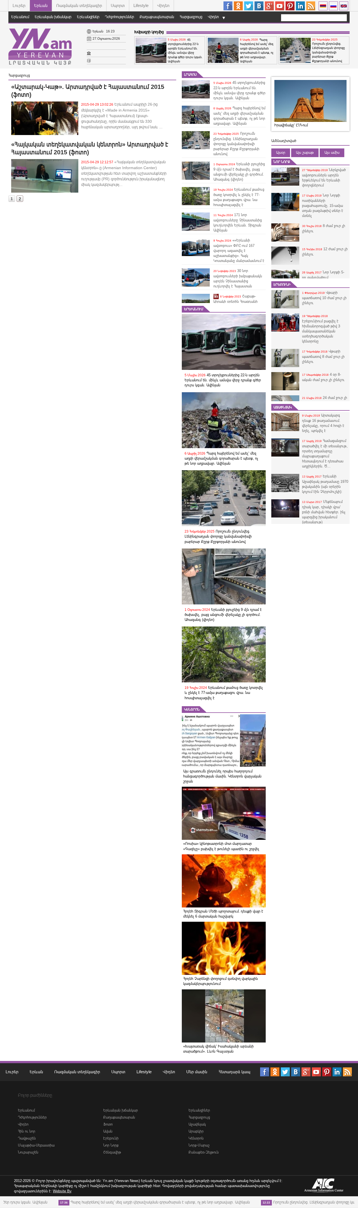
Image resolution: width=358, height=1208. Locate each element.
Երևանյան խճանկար (53, 17)
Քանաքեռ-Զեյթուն (204, 1152)
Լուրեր (19, 5)
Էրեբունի (282, 285)
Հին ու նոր (26, 1131)
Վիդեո (163, 5)
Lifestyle (141, 5)
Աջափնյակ (283, 407)
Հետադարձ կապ (234, 1071)
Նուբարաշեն (28, 1152)
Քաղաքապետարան (157, 17)
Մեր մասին (196, 1071)
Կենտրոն (192, 709)
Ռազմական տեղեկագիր (79, 5)
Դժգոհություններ (119, 17)
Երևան (41, 5)
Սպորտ (118, 5)
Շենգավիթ (112, 1152)
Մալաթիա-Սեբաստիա (36, 1145)
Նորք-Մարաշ (199, 1145)
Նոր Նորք (282, 162)
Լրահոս (190, 75)
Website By (62, 1191)
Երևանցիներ (88, 17)
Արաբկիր (196, 1131)
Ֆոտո (108, 1124)
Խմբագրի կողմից (149, 32)
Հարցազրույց (191, 17)
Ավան (107, 1131)
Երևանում (20, 17)
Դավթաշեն (27, 1138)
